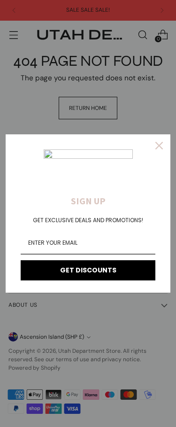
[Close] (159, 145)
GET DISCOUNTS (88, 270)
